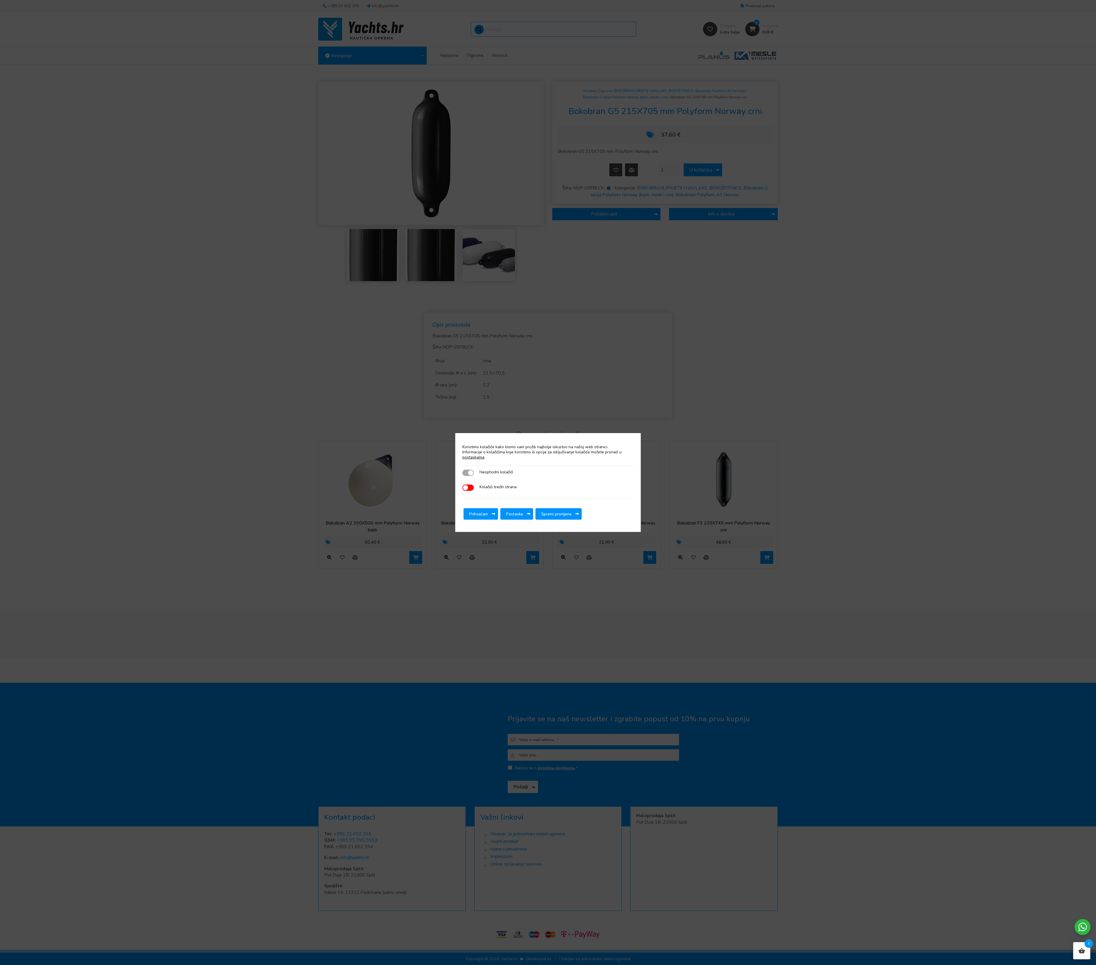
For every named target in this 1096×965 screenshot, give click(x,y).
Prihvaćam (478, 514)
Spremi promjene (556, 514)
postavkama (473, 457)
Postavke (514, 514)
